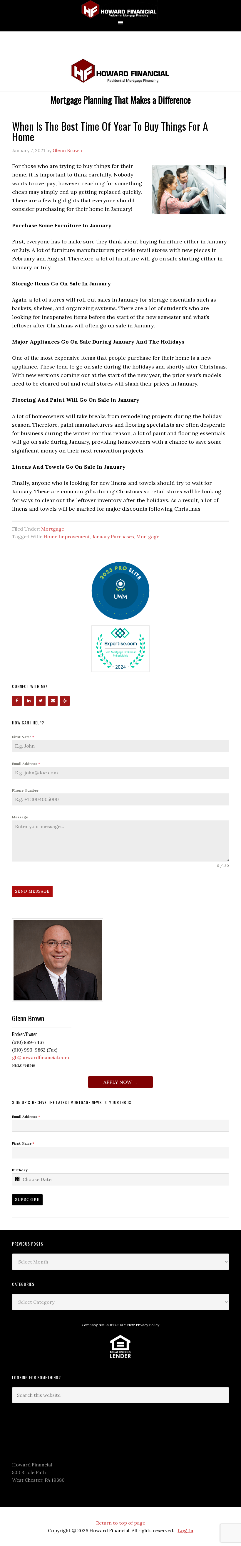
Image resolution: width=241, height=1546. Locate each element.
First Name (23, 737)
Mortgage (52, 529)
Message (20, 817)
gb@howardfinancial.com (40, 1057)
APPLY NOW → (120, 1082)
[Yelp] (65, 701)
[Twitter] (41, 701)
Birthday (20, 1170)
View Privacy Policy (143, 1325)
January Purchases (113, 536)
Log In (185, 1530)
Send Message (32, 891)
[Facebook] (17, 701)
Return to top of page (120, 1523)
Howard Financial (120, 9)
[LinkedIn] (29, 701)
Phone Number (25, 790)
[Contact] (53, 701)
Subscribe (27, 1199)
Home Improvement (66, 536)
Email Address (26, 763)
